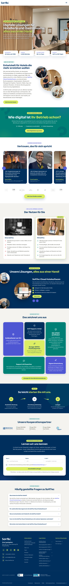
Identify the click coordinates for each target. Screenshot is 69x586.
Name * (7, 458)
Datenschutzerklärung (38, 464)
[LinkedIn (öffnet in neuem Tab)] (14, 550)
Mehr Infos (37, 296)
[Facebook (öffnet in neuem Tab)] (7, 550)
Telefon (27, 458)
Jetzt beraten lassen (10, 102)
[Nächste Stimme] (65, 168)
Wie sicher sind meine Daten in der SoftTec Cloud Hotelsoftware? (28, 524)
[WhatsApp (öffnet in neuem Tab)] (3, 550)
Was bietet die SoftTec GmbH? (18, 495)
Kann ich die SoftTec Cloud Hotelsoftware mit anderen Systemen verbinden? (31, 519)
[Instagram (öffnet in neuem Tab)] (10, 550)
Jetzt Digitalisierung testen (34, 130)
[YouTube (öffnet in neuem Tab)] (18, 550)
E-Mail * (46, 458)
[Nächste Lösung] (37, 300)
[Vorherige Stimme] (4, 168)
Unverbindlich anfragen (34, 468)
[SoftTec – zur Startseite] (5, 3)
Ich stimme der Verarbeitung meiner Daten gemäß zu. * (27, 464)
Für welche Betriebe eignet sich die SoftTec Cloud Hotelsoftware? (28, 509)
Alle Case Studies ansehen (34, 196)
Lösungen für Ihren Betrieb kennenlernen (34, 378)
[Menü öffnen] (66, 2)
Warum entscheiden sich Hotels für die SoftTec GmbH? (25, 514)
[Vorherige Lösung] (33, 300)
